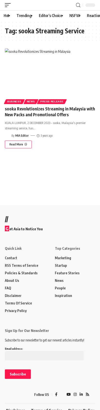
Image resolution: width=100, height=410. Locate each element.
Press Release (51, 101)
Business (14, 101)
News (31, 101)
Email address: (14, 348)
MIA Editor (22, 135)
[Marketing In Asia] (13, 395)
